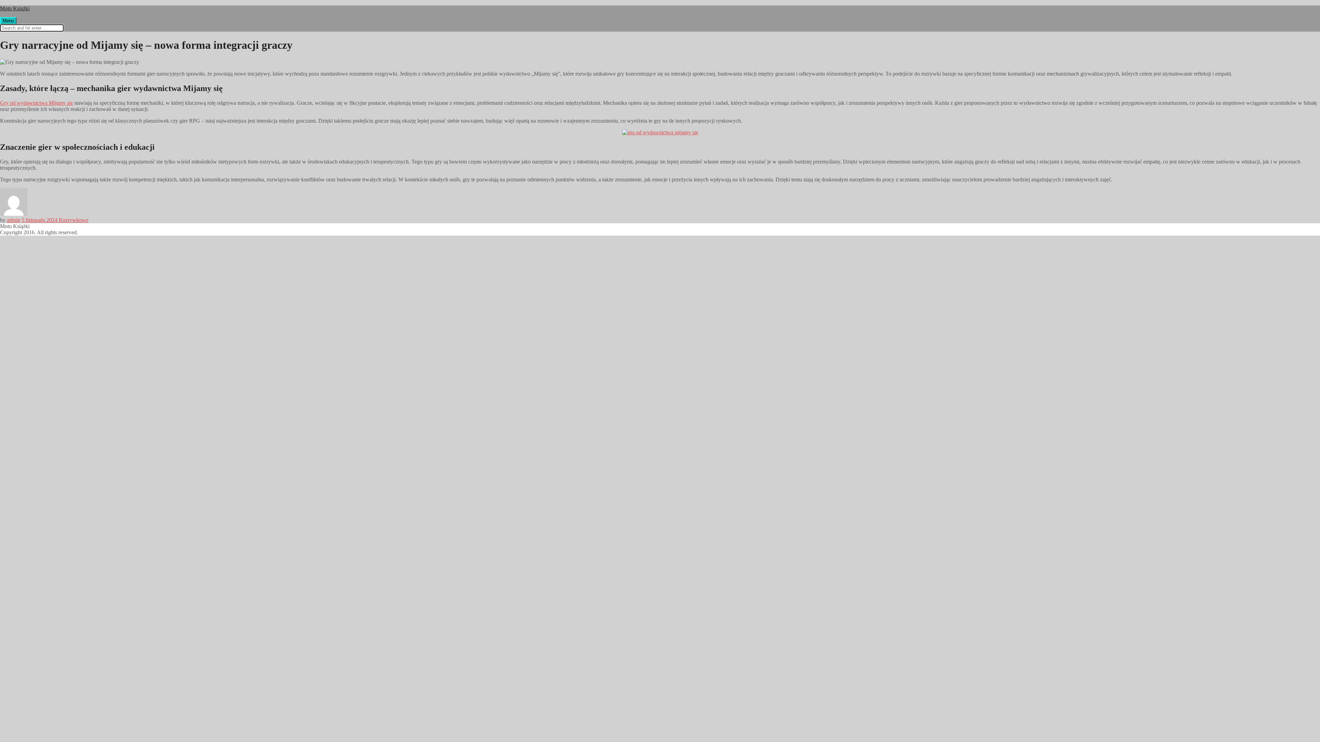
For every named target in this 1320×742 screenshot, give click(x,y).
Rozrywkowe (73, 220)
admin (13, 220)
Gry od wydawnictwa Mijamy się (36, 103)
